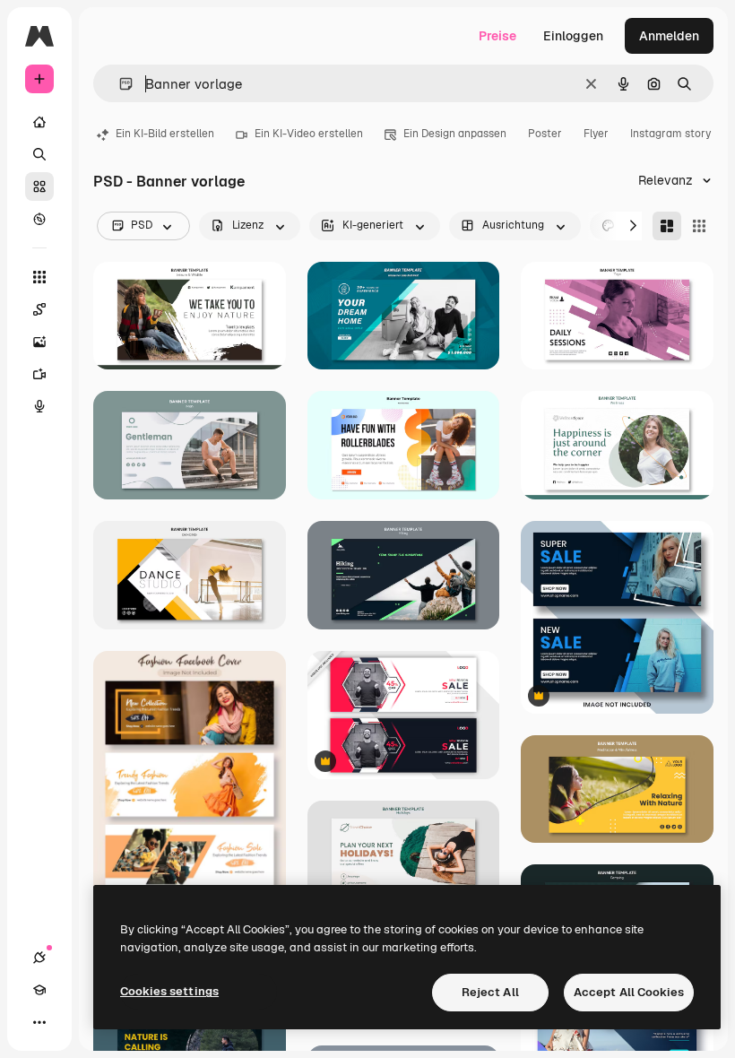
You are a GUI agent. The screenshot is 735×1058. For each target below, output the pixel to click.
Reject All (490, 992)
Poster (545, 133)
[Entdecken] (39, 218)
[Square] (699, 226)
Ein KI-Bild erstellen (165, 133)
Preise (497, 36)
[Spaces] (39, 309)
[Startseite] (39, 122)
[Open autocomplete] (118, 84)
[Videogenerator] (39, 374)
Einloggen (573, 36)
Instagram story (670, 133)
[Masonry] (667, 226)
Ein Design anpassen (454, 133)
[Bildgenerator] (39, 341)
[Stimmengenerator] (39, 406)
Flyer (596, 133)
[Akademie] (39, 990)
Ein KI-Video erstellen (309, 133)
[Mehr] (39, 1022)
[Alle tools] (39, 277)
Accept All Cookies (629, 992)
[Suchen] (39, 154)
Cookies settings (169, 991)
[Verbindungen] (39, 957)
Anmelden (669, 36)
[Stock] (39, 186)
